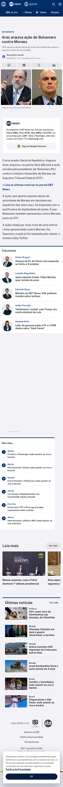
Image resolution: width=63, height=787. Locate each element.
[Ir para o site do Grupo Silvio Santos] (27, 723)
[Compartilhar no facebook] (24, 65)
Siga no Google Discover (34, 146)
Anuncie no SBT (31, 732)
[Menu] (60, 4)
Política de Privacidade (18, 769)
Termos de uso (31, 742)
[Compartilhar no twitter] (39, 65)
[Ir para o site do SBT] (48, 723)
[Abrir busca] (53, 4)
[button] (23, 571)
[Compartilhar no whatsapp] (9, 65)
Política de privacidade (31, 737)
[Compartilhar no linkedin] (54, 65)
